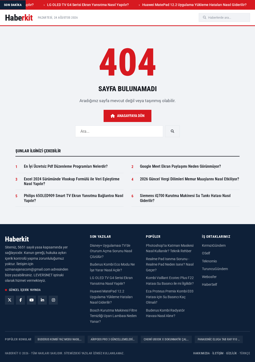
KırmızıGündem (214, 245)
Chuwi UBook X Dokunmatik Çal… (166, 339)
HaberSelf (209, 284)
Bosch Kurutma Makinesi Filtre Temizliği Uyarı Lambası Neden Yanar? (113, 315)
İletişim (218, 353)
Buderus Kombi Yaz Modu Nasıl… (60, 339)
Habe (19, 17)
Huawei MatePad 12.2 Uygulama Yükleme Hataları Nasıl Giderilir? (189, 5)
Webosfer (209, 277)
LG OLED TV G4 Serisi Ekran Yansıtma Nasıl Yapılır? (83, 5)
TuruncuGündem (215, 269)
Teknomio (209, 261)
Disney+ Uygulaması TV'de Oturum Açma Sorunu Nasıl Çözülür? (111, 251)
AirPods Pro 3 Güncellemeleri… (113, 339)
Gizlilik (231, 353)
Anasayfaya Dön (130, 116)
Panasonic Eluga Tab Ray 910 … (219, 339)
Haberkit (17, 239)
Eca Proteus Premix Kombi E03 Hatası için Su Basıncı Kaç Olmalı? (169, 296)
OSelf (206, 253)
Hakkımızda (201, 353)
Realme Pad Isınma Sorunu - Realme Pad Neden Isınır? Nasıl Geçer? (169, 264)
